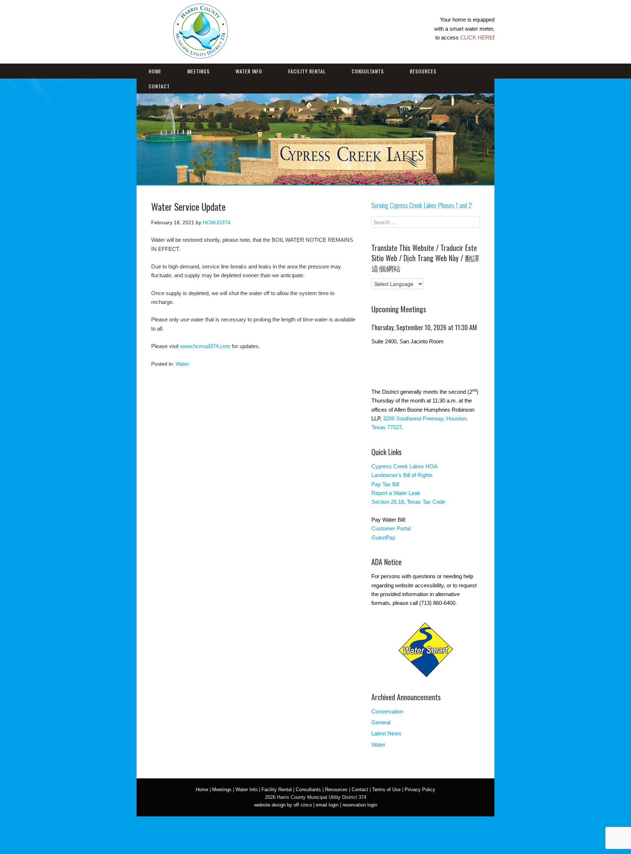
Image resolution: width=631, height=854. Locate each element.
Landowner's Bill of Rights (402, 475)
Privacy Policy (420, 789)
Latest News (386, 733)
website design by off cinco (283, 805)
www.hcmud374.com (205, 346)
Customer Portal (390, 528)
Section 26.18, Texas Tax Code (408, 502)
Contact (159, 86)
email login (327, 805)
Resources (423, 71)
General (380, 722)
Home (155, 71)
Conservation (387, 711)
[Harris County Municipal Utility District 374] (200, 53)
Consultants (368, 71)
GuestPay (383, 537)
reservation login (360, 805)
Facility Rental (307, 71)
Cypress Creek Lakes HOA (404, 466)
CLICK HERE (476, 37)
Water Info (249, 71)
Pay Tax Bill (385, 484)
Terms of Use (386, 789)
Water (182, 364)
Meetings (198, 71)
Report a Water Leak (395, 493)
